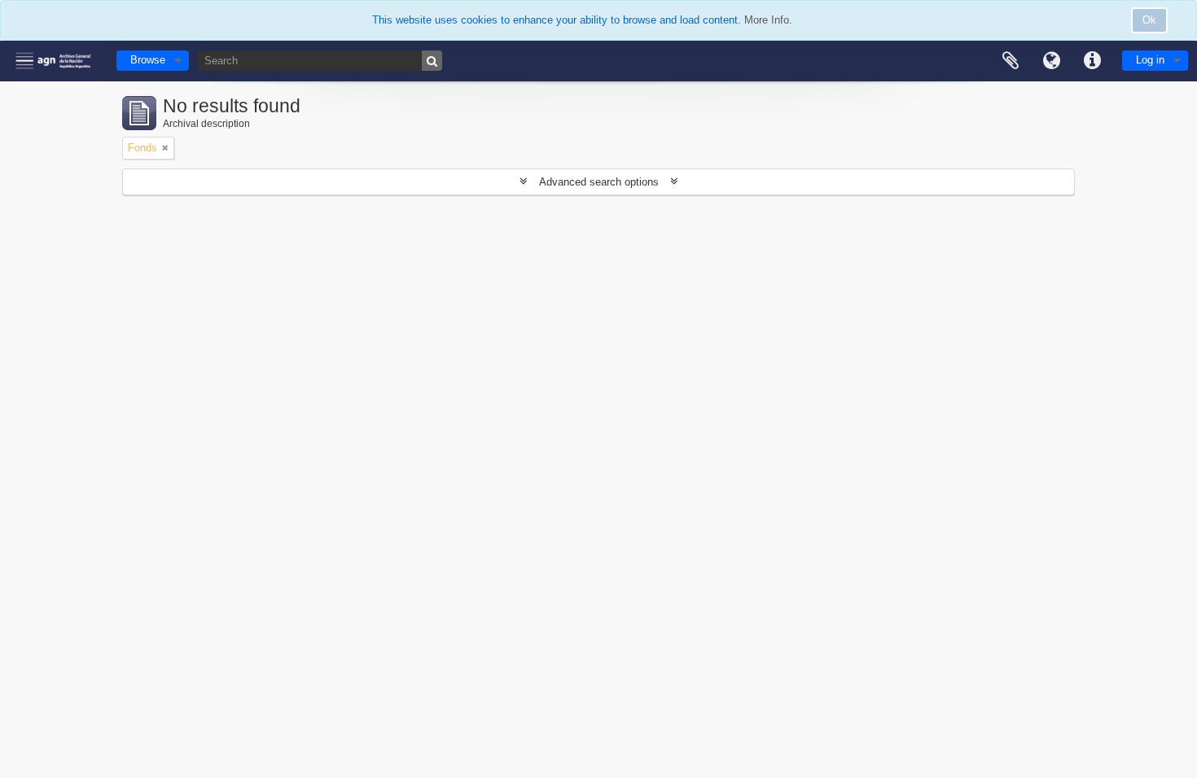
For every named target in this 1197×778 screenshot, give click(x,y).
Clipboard (1010, 61)
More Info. (768, 20)
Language (1051, 61)
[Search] (432, 60)
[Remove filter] (165, 148)
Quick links (1092, 61)
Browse (147, 60)
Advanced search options (599, 182)
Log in (1150, 60)
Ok (1149, 20)
